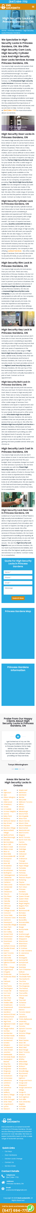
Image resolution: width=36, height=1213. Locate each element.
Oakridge (22, 849)
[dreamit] (11, 1120)
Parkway (22, 873)
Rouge (21, 927)
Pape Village (23, 866)
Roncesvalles (24, 922)
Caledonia (7, 877)
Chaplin (7, 889)
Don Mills (7, 929)
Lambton (7, 1083)
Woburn (22, 1066)
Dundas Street (9, 948)
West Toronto (24, 1052)
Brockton (7, 868)
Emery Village (9, 967)
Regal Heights (24, 903)
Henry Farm (8, 1019)
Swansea (22, 967)
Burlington (8, 873)
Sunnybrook (23, 962)
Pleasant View (24, 884)
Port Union (23, 887)
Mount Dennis (24, 821)
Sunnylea (22, 965)
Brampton (8, 859)
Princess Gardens (15, 30)
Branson (7, 861)
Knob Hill (7, 1073)
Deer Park (7, 927)
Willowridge (23, 1064)
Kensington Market (8, 1060)
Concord (7, 913)
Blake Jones (8, 849)
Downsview (8, 939)
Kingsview (7, 1069)
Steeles (22, 955)
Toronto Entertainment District (24, 1007)
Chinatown (8, 892)
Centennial (8, 887)
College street (9, 910)
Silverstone (23, 941)
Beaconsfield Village (9, 831)
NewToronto (24, 833)
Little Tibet (8, 1102)
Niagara (22, 835)
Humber (7, 1031)
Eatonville (7, 958)
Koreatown (8, 1076)
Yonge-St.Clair (24, 1095)
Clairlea (7, 899)
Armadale (7, 809)
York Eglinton (24, 1097)
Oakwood (22, 854)
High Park (7, 1021)
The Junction (24, 984)
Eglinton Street (9, 962)
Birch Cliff (7, 844)
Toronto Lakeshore (23, 1015)
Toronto (22, 1026)
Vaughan (22, 1031)
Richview (22, 913)
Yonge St (22, 1092)
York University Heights (24, 1103)
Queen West (23, 899)
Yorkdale (22, 1106)
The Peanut (23, 988)
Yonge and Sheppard (23, 1084)
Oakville (22, 851)
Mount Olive (23, 823)
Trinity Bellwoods (25, 1019)
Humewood (8, 1040)
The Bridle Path (25, 977)
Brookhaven (8, 870)
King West (7, 1066)
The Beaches (24, 974)
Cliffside (7, 908)
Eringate (7, 972)
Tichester (22, 1002)
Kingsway (7, 1071)
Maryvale (22, 800)
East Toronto (9, 953)
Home (4, 30)
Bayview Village (10, 828)
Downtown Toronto (8, 942)
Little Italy (7, 1097)
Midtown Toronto (25, 802)
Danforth (7, 920)
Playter (21, 882)
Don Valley (8, 932)
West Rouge (23, 1050)
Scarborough (24, 934)
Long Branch (8, 1104)
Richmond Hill (24, 910)
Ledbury (7, 1092)
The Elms (22, 981)
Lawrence (7, 1087)
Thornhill (22, 1000)
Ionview (6, 1043)
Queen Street (24, 896)
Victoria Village (24, 1033)
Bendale (7, 840)
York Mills (22, 1099)
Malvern (7, 1109)
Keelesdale (8, 1054)
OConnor (22, 847)
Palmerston (23, 863)
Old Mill (21, 856)
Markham (22, 792)
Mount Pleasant (25, 825)
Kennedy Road (9, 1057)
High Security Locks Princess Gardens (18, 31)
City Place (7, 896)
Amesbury (8, 804)
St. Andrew (23, 948)
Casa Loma (8, 884)
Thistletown (23, 991)
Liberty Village (9, 1095)
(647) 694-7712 (12, 1177)
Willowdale (23, 1061)
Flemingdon (8, 988)
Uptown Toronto (25, 1028)
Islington (7, 1045)
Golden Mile (8, 1002)
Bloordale (7, 854)
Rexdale (22, 908)
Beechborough (9, 837)
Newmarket (23, 828)
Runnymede (23, 929)
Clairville (7, 901)
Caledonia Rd (9, 880)
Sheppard (23, 939)
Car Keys (8, 1151)
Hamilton (7, 1012)
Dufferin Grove (9, 946)
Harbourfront (9, 1017)
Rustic (21, 932)
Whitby (21, 1059)
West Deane (23, 1040)
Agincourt (7, 792)
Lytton (6, 1106)
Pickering (22, 880)
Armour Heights (10, 811)
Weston (22, 1054)
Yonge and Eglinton (23, 1077)
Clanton (7, 903)
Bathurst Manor (10, 821)
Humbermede (9, 1036)
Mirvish (21, 809)
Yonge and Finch (25, 1080)
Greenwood (8, 1007)
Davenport (8, 922)
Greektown (8, 1005)
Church (6, 894)
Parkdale (22, 868)
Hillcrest (7, 1026)
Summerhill (23, 960)
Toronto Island (24, 1012)
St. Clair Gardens (25, 951)
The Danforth (24, 979)
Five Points (8, 986)
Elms (5, 965)
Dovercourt (8, 936)
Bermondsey (9, 842)
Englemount (8, 969)
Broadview (8, 866)
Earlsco (6, 951)
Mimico (21, 807)
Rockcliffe (23, 920)
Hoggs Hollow (9, 1028)
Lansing (6, 1085)
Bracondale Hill (9, 856)
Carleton (7, 882)
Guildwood (8, 1010)
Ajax (5, 790)
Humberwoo (8, 1038)
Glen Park (7, 998)
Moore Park (23, 814)
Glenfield (7, 1000)
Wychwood (23, 1073)
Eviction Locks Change (13, 1159)
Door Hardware (11, 1155)
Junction (7, 1052)
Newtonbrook (24, 830)
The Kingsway (24, 986)
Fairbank (7, 981)
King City (7, 1064)
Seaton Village (24, 936)
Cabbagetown (9, 875)
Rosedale (22, 925)
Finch (6, 984)
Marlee (21, 797)
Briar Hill (7, 863)
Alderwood (8, 802)
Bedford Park (9, 835)
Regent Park (23, 906)
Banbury (7, 818)
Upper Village (24, 1024)
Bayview (7, 825)
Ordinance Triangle (23, 860)
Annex (6, 807)
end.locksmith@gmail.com (16, 1190)
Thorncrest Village (23, 996)
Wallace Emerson (22, 1037)
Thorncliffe (23, 993)
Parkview (22, 870)
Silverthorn (23, 943)
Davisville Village (10, 925)
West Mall (22, 1047)
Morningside (23, 816)
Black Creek (8, 847)
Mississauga (23, 811)
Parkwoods (23, 875)
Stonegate (23, 958)
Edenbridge (8, 960)
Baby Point (8, 816)
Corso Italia (8, 915)
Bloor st (7, 851)
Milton (21, 804)
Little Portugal (9, 1099)
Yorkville (22, 1109)
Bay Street (8, 823)
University (22, 1021)
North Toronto (24, 837)
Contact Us (9, 1162)
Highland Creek (10, 1024)
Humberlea (8, 1033)
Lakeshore (8, 1080)
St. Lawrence (24, 953)
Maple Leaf (23, 790)
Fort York (7, 993)
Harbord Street (10, 1014)
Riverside (22, 918)
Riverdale (22, 915)
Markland (22, 795)
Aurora (6, 814)
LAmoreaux (8, 1078)
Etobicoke (7, 974)
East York (7, 955)
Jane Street (8, 1050)
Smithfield (23, 946)
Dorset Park (8, 934)
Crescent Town (10, 918)
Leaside (6, 1090)
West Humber (24, 1045)
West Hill (22, 1043)
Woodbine (23, 1069)
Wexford (22, 1057)
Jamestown (8, 1047)
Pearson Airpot (25, 877)
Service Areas (10, 1166)
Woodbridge (23, 1071)
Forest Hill (7, 991)
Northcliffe (23, 844)
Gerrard (7, 995)
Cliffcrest (7, 906)
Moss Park (23, 818)
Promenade (23, 894)
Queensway (23, 901)
